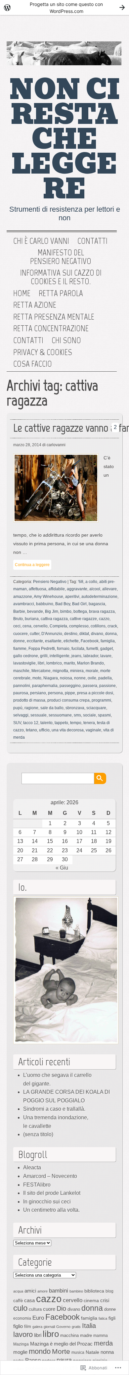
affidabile (56, 589)
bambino (76, 1291)
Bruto (18, 618)
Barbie (19, 611)
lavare (105, 656)
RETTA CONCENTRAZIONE (51, 328)
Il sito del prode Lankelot (51, 1193)
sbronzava (74, 708)
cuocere (20, 633)
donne (19, 641)
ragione (31, 708)
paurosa (20, 693)
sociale (89, 715)
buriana (32, 618)
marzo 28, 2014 (27, 445)
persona (55, 693)
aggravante (77, 589)
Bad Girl (79, 604)
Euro (38, 1317)
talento (46, 722)
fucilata (77, 648)
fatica (103, 1318)
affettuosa (37, 589)
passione (107, 685)
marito (69, 663)
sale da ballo (52, 708)
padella (105, 678)
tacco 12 (30, 722)
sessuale (38, 715)
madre (86, 1335)
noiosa (66, 678)
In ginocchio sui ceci (47, 1201)
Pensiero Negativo (49, 581)
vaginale (93, 730)
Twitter (89, 30)
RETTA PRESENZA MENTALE (53, 317)
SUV (17, 722)
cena (26, 626)
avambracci (23, 604)
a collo (91, 581)
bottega (80, 611)
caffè (18, 1300)
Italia (89, 1325)
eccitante (35, 641)
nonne (80, 678)
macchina (69, 1335)
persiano (38, 693)
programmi (101, 700)
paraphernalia (45, 685)
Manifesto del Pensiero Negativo (60, 256)
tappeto (61, 722)
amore (42, 1291)
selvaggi (20, 715)
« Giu (62, 868)
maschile (21, 670)
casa (29, 1300)
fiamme (19, 648)
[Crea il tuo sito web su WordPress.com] (64, 7)
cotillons (98, 626)
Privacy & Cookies (42, 352)
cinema (91, 1300)
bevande (35, 611)
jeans (76, 656)
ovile (92, 678)
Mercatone (41, 670)
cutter (34, 633)
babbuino (44, 604)
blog (109, 1291)
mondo (40, 1351)
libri (41, 663)
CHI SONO (66, 340)
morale (92, 670)
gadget (106, 648)
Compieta (58, 626)
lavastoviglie (24, 663)
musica (77, 1352)
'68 (80, 581)
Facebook (110, 30)
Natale (92, 1352)
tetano (31, 730)
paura (64, 1359)
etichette (71, 641)
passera (90, 685)
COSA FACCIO (32, 364)
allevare (109, 589)
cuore (49, 1309)
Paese (33, 1360)
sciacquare (96, 708)
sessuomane (60, 715)
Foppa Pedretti (41, 648)
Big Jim (51, 611)
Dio (61, 1308)
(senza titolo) (38, 1134)
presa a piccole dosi (95, 693)
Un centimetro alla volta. (51, 1210)
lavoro (23, 1334)
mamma (100, 1335)
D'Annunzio (51, 633)
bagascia (97, 604)
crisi (104, 1300)
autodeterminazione (99, 596)
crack (112, 626)
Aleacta (32, 1167)
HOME (21, 293)
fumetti (92, 648)
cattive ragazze (83, 618)
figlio (18, 1326)
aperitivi (72, 596)
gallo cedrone (25, 656)
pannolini (21, 685)
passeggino (70, 685)
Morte (61, 1351)
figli (111, 1318)
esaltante (53, 641)
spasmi (104, 715)
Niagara (50, 678)
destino (70, 633)
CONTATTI (28, 340)
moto (36, 678)
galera (37, 1327)
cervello (40, 626)
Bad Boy (62, 604)
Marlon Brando (90, 663)
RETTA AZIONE (34, 305)
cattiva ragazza (54, 618)
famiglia (108, 641)
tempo (75, 722)
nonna (107, 1352)
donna (111, 633)
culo (20, 1307)
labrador (90, 656)
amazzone (22, 596)
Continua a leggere (32, 564)
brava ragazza (102, 611)
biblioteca (94, 1291)
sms (77, 715)
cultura (35, 1309)
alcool (94, 589)
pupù (17, 708)
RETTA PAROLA (61, 293)
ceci (17, 626)
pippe (70, 693)
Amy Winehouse (48, 596)
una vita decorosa (68, 730)
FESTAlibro (37, 1185)
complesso (79, 626)
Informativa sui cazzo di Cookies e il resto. (61, 277)
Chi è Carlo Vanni (41, 241)
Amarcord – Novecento (50, 1176)
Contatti (92, 241)
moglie (20, 1352)
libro (51, 1334)
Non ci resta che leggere (65, 139)
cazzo (104, 618)
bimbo (65, 611)
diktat (84, 633)
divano (97, 633)
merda (103, 1343)
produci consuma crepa (68, 700)
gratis (76, 1327)
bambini (58, 1290)
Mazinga (21, 1344)
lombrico (54, 663)
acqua (18, 1291)
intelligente (59, 656)
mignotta (60, 670)
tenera (89, 722)
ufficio (44, 730)
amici (30, 1291)
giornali (49, 1327)
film (27, 1326)
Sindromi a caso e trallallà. (54, 1109)
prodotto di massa (29, 700)
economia (22, 1318)
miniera (77, 670)
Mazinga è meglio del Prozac (61, 1344)
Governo (63, 1327)
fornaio (63, 648)
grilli (44, 656)
